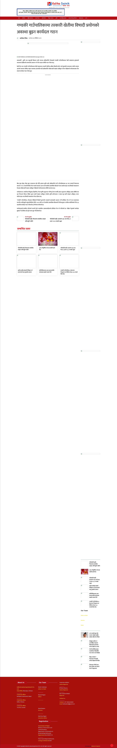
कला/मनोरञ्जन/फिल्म (73, 18)
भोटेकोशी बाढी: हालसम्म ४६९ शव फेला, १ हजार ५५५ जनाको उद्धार (68, 249)
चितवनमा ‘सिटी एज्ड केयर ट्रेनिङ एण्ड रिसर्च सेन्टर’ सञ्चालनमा (94, 667)
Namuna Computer (96, 746)
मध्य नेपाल (37, 18)
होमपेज (23, 18)
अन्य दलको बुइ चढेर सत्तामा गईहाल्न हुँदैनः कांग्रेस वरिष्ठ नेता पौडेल (94, 635)
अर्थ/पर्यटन (44, 18)
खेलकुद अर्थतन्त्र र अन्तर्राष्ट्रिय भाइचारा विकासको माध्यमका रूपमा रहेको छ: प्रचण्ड (94, 644)
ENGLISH (81, 18)
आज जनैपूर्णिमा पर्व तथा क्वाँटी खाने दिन (47, 249)
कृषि (56, 18)
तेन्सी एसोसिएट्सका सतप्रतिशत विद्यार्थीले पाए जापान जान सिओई (94, 651)
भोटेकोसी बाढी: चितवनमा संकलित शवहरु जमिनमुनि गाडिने (26, 249)
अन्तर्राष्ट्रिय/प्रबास (63, 18)
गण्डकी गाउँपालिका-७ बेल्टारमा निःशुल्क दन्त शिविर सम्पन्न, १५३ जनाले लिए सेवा (69, 272)
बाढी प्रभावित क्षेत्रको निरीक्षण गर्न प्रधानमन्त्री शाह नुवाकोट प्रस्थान (25, 271)
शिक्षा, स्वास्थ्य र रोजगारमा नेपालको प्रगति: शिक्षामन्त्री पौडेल (94, 659)
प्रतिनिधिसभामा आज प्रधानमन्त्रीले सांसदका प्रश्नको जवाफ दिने (46, 271)
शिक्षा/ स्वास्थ (50, 18)
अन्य (86, 18)
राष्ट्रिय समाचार (30, 18)
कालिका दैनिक (23, 38)
